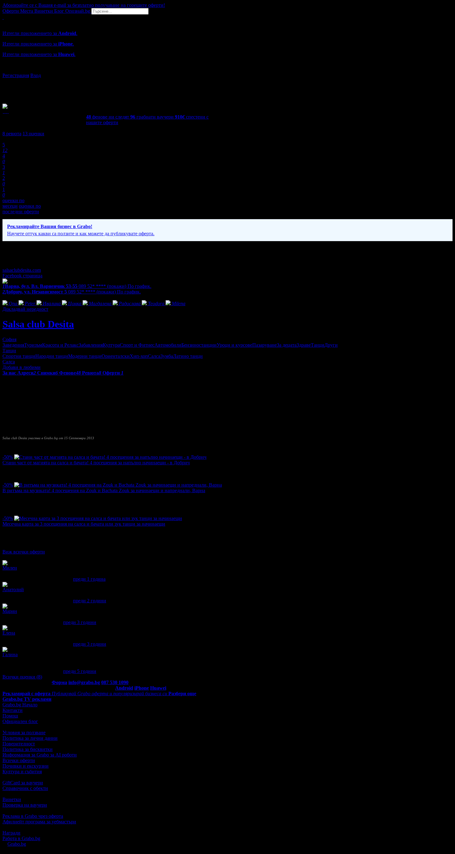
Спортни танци (18, 356)
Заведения (13, 345)
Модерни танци (85, 356)
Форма (59, 682)
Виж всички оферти (23, 551)
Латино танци (188, 356)
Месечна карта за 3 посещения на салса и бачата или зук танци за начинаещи (83, 524)
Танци (317, 345)
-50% (7, 457)
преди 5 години (79, 671)
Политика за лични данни (30, 738)
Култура (111, 345)
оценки (33, 133)
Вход (35, 75)
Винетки (11, 799)
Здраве (304, 345)
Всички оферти (18, 760)
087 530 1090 (114, 682)
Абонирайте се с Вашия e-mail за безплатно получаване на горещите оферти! (83, 5)
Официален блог (20, 721)
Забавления (91, 345)
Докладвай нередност (25, 309)
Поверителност (18, 743)
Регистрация (15, 75)
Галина (10, 654)
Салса (154, 356)
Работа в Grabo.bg (21, 838)
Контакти (12, 710)
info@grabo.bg (84, 682)
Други (331, 345)
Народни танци (51, 356)
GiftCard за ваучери (22, 782)
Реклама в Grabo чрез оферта (32, 816)
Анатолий (13, 589)
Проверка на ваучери (24, 805)
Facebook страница (22, 275)
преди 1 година (89, 579)
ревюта (11, 133)
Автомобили (167, 345)
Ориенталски (116, 356)
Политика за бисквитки (27, 749)
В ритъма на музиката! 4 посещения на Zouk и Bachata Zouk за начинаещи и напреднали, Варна (103, 490)
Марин (9, 611)
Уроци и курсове (234, 345)
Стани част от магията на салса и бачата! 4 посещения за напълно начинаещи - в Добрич (96, 462)
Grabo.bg (16, 844)
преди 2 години (89, 600)
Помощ (10, 715)
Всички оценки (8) (22, 676)
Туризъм (33, 345)
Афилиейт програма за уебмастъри (39, 821)
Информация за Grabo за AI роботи (39, 754)
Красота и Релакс (60, 345)
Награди (11, 832)
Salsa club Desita (38, 324)
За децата (287, 345)
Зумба (166, 356)
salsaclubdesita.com (21, 270)
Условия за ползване (24, 732)
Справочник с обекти (25, 788)
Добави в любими (21, 367)
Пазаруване (264, 345)
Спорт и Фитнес (137, 345)
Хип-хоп (139, 356)
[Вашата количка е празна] (3, 17)
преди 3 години (79, 622)
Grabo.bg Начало (19, 704)
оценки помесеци (13, 203)
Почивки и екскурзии (25, 766)
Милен (9, 567)
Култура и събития (22, 771)
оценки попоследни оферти (21, 208)
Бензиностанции (199, 345)
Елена (8, 632)
